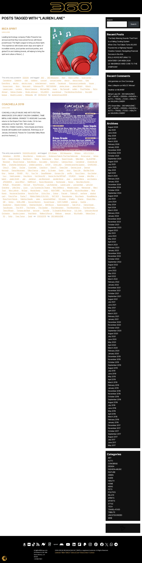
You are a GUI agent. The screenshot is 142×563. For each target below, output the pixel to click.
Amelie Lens (41, 156)
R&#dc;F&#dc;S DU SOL (39, 196)
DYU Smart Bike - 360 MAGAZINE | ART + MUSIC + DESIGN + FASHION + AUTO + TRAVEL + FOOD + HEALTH (123, 108)
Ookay (55, 193)
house (91, 83)
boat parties (86, 78)
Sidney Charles (16, 92)
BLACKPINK (91, 159)
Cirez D (6, 167)
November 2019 (114, 359)
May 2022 (112, 273)
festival (11, 173)
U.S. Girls (78, 210)
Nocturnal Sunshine (17, 193)
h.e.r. (5, 176)
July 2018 (111, 405)
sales (38, 199)
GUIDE (110, 478)
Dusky (61, 170)
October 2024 (113, 190)
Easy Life (77, 170)
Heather (111, 90)
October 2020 (113, 328)
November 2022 (114, 256)
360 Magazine (53, 78)
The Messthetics (73, 208)
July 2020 (112, 336)
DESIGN (26, 78)
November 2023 (114, 222)
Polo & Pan (12, 196)
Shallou (72, 199)
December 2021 (114, 288)
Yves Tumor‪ (20, 216)
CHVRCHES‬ (92, 165)
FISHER (20, 173)
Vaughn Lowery (16, 95)
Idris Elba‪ (90, 176)
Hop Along (27, 176)
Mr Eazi (24, 190)
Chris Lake (57, 165)
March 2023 (113, 245)
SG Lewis (62, 199)
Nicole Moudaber (81, 190)
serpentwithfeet (49, 199)
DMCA (68, 552)
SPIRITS (111, 498)
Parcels (64, 193)
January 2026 (113, 147)
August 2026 (113, 127)
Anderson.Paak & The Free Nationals (63, 156)
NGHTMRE (55, 190)
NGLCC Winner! (129, 85)
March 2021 (112, 313)
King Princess (38, 185)
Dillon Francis (33, 170)
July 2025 (112, 164)
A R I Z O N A (89, 153)
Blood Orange (18, 162)
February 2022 (113, 282)
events (52, 83)
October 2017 (113, 431)
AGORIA (17, 156)
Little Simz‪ (16, 187)
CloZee (22, 167)
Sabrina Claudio (27, 199)
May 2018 (112, 411)
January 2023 (113, 250)
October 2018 (113, 396)
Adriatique (7, 156)
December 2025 (114, 150)
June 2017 (112, 442)
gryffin (69, 173)
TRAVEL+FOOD (114, 509)
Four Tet (35, 173)
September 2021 (114, 296)
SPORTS (111, 501)
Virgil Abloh (32, 213)
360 (42, 78)
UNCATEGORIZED (115, 515)
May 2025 (112, 170)
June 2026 (112, 133)
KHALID (6, 185)
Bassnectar (46, 159)
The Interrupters (57, 208)
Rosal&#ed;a (92, 196)
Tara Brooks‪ (8, 208)
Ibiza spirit (26, 86)
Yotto (10, 216)
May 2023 (112, 239)
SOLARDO (45, 92)
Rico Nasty (79, 196)
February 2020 (113, 351)
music (55, 89)
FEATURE (111, 472)
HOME (110, 484)
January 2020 (113, 353)
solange (74, 202)
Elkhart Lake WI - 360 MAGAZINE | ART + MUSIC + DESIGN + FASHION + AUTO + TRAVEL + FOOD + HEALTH (123, 96)
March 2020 (113, 348)
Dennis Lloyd (76, 167)
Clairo (14, 167)
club (26, 80)
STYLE (110, 504)
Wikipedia (29, 95)
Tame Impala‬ (88, 205)
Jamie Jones (64, 86)
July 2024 (112, 199)
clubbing (34, 80)
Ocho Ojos (45, 193)
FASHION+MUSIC (29, 153)
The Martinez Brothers (73, 92)
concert (43, 80)
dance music (78, 80)
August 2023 (113, 230)
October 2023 (113, 224)
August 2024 (113, 196)
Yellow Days (90, 213)
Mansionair (86, 187)
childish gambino (35, 165)
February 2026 (113, 144)
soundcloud (56, 92)
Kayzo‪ (70, 182)
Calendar (58, 552)
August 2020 (113, 333)
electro (16, 83)
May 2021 (112, 308)
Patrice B (73, 193)
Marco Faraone (31, 89)
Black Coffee (73, 78)
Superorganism (63, 205)
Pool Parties (85, 89)
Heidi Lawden (15, 176)
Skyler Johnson (31, 92)
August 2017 (113, 437)
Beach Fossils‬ (67, 159)
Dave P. (54, 167)
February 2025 (113, 179)
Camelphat (7, 80)
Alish (63, 78)
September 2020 (114, 331)
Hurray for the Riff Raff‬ (57, 176)
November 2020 (114, 325)
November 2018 (114, 394)
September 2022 (114, 262)
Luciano (19, 89)
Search (110, 20)
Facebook (62, 83)
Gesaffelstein (46, 173)
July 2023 (112, 233)
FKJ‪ (27, 173)
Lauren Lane (8, 89)
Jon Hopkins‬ (92, 179)
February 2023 (113, 247)
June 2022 (112, 270)
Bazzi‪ (56, 159)
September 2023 (114, 227)
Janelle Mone (58, 179)
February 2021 (113, 316)
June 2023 (112, 236)
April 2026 (112, 139)
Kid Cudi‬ (27, 185)
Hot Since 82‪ (40, 176)
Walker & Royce (46, 213)
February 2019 (113, 385)
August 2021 (113, 299)
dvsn (68, 170)
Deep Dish (64, 167)
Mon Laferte (14, 190)
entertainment (40, 83)
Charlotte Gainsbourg (17, 165)
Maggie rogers (73, 187)
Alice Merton (28, 156)
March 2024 (113, 210)
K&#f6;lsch (32, 182)
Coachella (32, 167)
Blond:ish (6, 162)
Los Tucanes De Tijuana (40, 187)
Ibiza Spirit (9, 28)
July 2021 (111, 302)
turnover (36, 210)
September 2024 (114, 193)
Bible (63, 552)
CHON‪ (47, 165)
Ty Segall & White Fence (61, 210)
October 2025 (113, 156)
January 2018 (113, 422)
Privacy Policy (84, 552)
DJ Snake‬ (52, 170)
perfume (84, 193)
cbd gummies (113, 81)
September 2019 (114, 365)
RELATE (111, 495)
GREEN (110, 475)
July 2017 (111, 439)
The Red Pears (89, 208)
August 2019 (113, 368)
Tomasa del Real (23, 210)
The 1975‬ (19, 208)
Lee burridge (78, 185)
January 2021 (113, 319)
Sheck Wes (91, 199)
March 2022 (113, 279)
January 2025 (113, 182)
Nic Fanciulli (64, 89)
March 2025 (113, 176)
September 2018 (114, 399)
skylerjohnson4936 (59, 95)
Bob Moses (31, 162)
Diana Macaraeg (18, 170)
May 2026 (112, 136)
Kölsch (88, 86)
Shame (80, 199)
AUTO (110, 461)
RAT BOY (55, 196)
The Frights (30, 208)
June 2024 (112, 202)
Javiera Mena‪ (78, 179)
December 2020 (114, 322)
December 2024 (114, 184)
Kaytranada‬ (60, 182)
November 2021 (114, 290)
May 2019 (112, 376)
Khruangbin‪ (16, 185)
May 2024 (112, 204)
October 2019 (113, 362)
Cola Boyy (43, 167)
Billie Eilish (79, 159)
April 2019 (112, 379)
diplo (43, 170)
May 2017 (112, 445)
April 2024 (112, 207)
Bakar (37, 159)
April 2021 (112, 310)
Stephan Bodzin (35, 205)
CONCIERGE (113, 463)
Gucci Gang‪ (80, 173)
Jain (24, 179)
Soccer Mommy (34, 202)
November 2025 (114, 153)
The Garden (43, 208)
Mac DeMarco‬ (58, 187)
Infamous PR (38, 86)
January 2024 (113, 216)
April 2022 (112, 276)
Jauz (68, 179)
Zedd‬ (30, 216)
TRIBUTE (111, 512)
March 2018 (112, 417)
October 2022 (113, 259)
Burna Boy (54, 162)
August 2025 (113, 161)
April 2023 (112, 242)
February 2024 (113, 213)
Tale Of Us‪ (76, 205)
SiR (4, 202)
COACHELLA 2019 (13, 104)
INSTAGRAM (51, 86)
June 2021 (112, 305)
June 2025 (112, 167)
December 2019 (114, 356)
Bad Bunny (27, 159)
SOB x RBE (21, 202)
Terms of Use (75, 552)
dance (66, 80)
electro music (27, 83)
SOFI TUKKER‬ (62, 202)
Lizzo (25, 187)
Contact (91, 552)
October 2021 (113, 293)
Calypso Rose (67, 162)
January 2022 (113, 285)
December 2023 (114, 219)
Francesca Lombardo (77, 83)
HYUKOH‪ (72, 176)
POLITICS (112, 492)
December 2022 (114, 253)
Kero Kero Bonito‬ (83, 182)
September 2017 (114, 434)
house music (8, 86)
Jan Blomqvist (44, 179)
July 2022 (112, 267)
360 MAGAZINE (57, 216)
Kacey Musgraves (46, 182)
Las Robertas (52, 185)
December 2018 (114, 391)
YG (4, 216)
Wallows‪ (58, 213)
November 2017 (114, 428)
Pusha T (23, 196)
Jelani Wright (77, 86)
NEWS (110, 486)
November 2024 (114, 187)
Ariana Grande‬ (14, 159)
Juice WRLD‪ (20, 182)
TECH (110, 506)
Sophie (83, 202)
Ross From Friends (10, 199)
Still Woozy (49, 205)
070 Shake (52, 153)
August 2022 (113, 265)
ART (109, 458)
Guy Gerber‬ (92, 173)
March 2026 (113, 141)
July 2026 (112, 130)
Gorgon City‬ (59, 173)
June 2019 (112, 374)
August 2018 (113, 402)
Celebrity (18, 80)
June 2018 (112, 408)
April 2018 (112, 414)
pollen (74, 89)
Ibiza (18, 86)
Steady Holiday (20, 205)
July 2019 (111, 371)
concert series (55, 80)
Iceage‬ (81, 176)
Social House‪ (49, 202)
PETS (110, 489)
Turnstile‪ (46, 210)
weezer (68, 213)
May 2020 (112, 342)
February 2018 (113, 419)
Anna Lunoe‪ (85, 156)
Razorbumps (67, 196)
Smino (11, 202)
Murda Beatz (35, 190)
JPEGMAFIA (7, 182)
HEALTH (111, 481)
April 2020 (112, 345)
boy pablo (43, 162)
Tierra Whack (8, 210)
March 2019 (112, 382)
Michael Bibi (44, 89)
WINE (110, 518)
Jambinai (32, 179)
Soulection (7, 205)
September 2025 (114, 159)
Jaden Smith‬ (14, 179)
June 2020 (112, 339)
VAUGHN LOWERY (118, 101)
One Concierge (127, 81)
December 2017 (114, 425)
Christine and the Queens (75, 165)
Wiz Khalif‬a (78, 213)
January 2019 (113, 388)
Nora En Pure (33, 193)
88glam (78, 153)
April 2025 (112, 173)
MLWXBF (120, 90)
